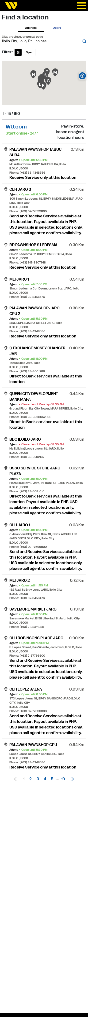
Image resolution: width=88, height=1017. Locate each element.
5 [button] (52, 779)
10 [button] (63, 779)
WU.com (16, 127)
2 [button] (30, 779)
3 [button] (38, 779)
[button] (71, 779)
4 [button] (45, 779)
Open (29, 52)
